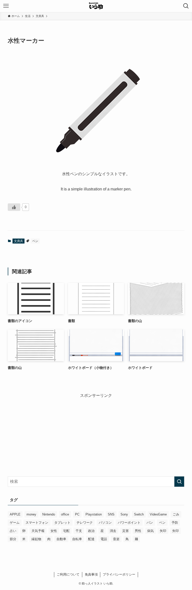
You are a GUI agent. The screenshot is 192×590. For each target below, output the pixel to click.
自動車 (61, 539)
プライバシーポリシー (119, 574)
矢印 (163, 531)
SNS (111, 514)
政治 (91, 531)
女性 (53, 531)
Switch (139, 514)
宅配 (66, 531)
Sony (124, 514)
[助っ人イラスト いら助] (96, 6)
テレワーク (84, 522)
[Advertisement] (96, 433)
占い (13, 531)
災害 (125, 531)
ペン (35, 241)
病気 (150, 531)
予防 (175, 522)
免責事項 (91, 574)
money (31, 514)
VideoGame (158, 514)
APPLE (15, 514)
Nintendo (48, 514)
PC (77, 514)
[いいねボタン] (14, 207)
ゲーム (15, 522)
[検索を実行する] (179, 481)
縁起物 (36, 539)
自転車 (77, 539)
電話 (103, 539)
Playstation (94, 514)
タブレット (62, 522)
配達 (91, 539)
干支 (79, 531)
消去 (113, 531)
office (65, 514)
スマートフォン (37, 522)
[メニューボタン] (6, 6)
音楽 (116, 539)
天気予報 (38, 531)
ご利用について (68, 574)
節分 (13, 539)
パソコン (105, 522)
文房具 (18, 241)
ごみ (176, 514)
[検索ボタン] (186, 6)
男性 (138, 531)
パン (149, 522)
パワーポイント (129, 522)
